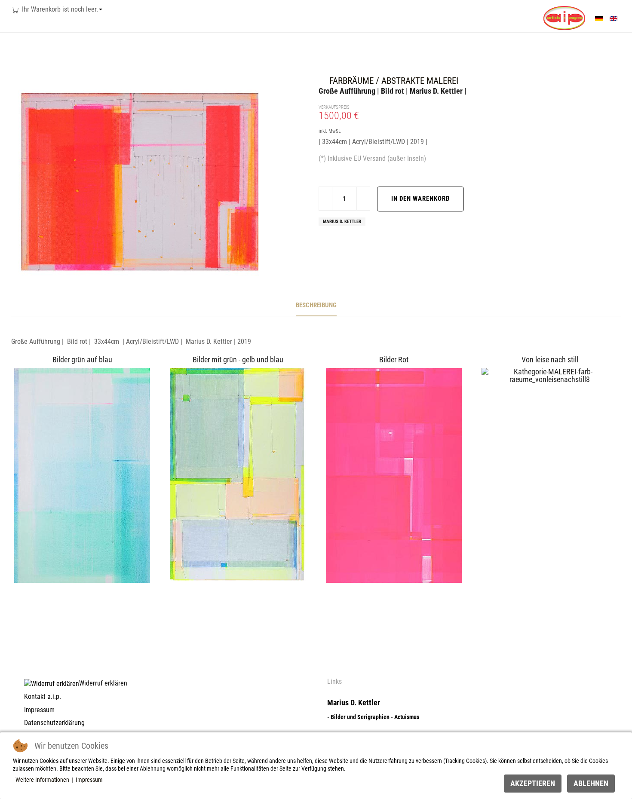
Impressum (89, 779)
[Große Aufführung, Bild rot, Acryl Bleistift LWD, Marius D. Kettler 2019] (140, 181)
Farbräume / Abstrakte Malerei (393, 80)
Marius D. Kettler (342, 221)
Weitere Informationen (42, 779)
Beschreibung (316, 305)
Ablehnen (591, 783)
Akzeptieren (532, 783)
